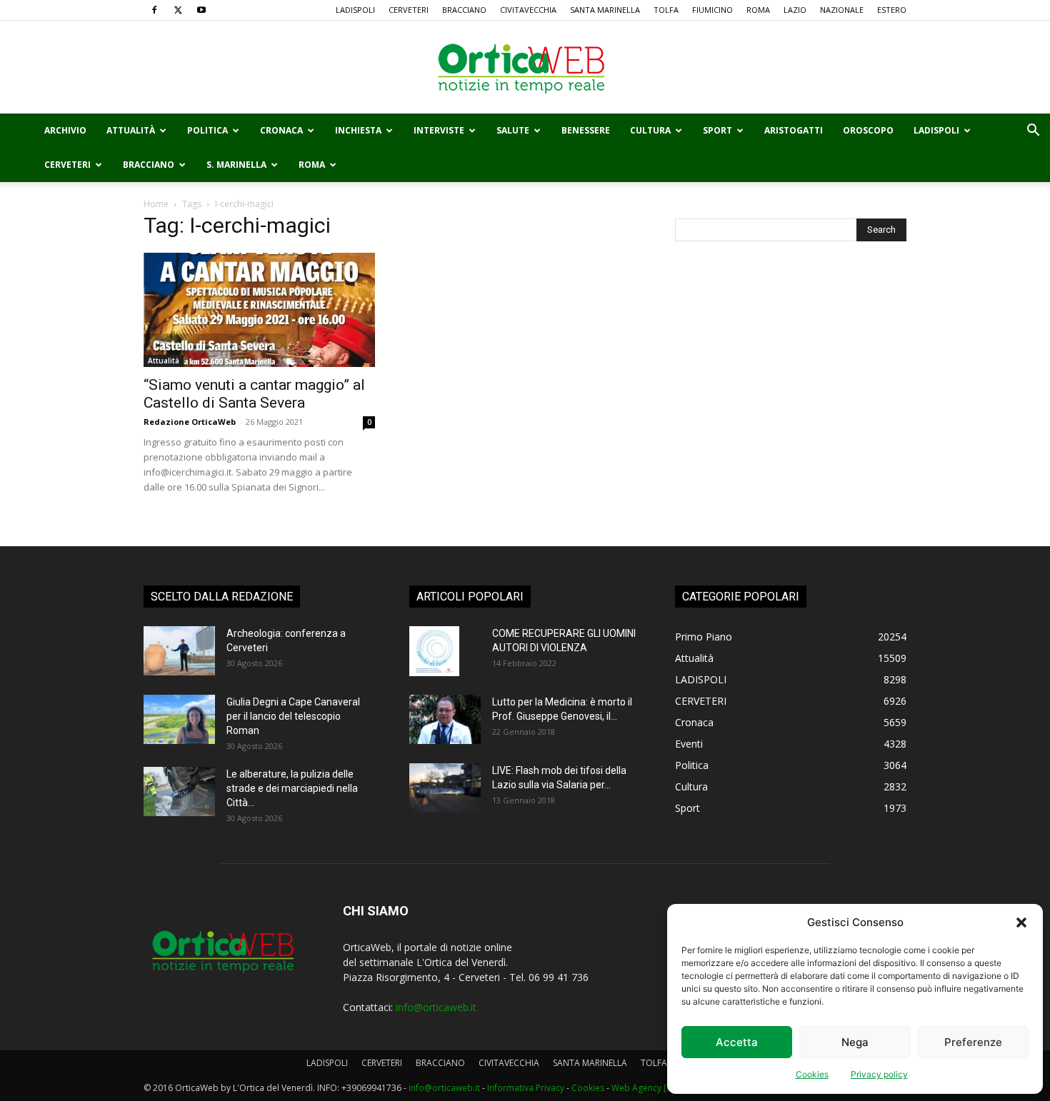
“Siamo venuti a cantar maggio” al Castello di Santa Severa (254, 393)
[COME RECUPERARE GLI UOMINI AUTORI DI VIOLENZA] (434, 651)
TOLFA (666, 9)
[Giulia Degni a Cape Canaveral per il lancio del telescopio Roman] (179, 719)
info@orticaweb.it (436, 1007)
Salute (512, 130)
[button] (1021, 922)
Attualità (130, 130)
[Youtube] (201, 10)
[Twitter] (178, 10)
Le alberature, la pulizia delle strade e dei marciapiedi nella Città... (292, 788)
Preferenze (973, 1042)
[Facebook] (154, 10)
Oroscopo (868, 130)
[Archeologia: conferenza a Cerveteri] (179, 650)
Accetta (737, 1042)
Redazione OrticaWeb (190, 421)
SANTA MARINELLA (605, 9)
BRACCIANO (464, 9)
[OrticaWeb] (525, 68)
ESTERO (891, 9)
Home (156, 204)
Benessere (585, 130)
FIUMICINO (712, 9)
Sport (717, 130)
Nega (855, 1042)
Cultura (650, 130)
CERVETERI (409, 9)
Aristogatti (793, 130)
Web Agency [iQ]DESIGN (660, 1088)
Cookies (812, 1074)
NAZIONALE (842, 9)
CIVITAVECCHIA (528, 9)
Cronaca (281, 130)
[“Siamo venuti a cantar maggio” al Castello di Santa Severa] (259, 310)
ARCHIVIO (65, 130)
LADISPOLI (355, 9)
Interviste (439, 130)
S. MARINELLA (236, 165)
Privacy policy (879, 1074)
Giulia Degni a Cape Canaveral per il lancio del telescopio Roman (293, 716)
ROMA (758, 9)
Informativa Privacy (525, 1088)
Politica (207, 130)
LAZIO (795, 9)
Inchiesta (358, 130)
